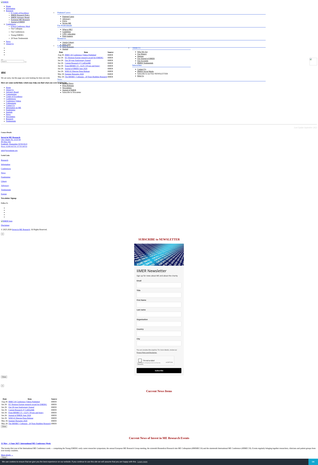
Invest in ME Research (21, 229)
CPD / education (68, 34)
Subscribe (159, 370)
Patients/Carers (68, 17)
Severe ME (66, 23)
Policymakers (67, 36)
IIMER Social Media (145, 71)
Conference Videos (13, 101)
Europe (4, 194)
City (138, 339)
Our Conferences (17, 32)
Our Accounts (142, 61)
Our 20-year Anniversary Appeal (78, 60)
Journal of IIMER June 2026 (76, 69)
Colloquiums (11, 103)
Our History (142, 54)
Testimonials (11, 121)
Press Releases (68, 86)
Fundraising (10, 110)
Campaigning (11, 94)
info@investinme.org (9, 150)
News (8, 41)
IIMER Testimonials (145, 63)
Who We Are (142, 52)
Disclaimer (5, 225)
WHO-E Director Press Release (77, 71)
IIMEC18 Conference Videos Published (80, 55)
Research (9, 11)
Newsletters (67, 88)
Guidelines (66, 32)
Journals (9, 112)
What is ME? (67, 29)
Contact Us (141, 69)
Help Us (140, 76)
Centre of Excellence (14, 96)
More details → (7, 455)
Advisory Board (12, 92)
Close (4, 377)
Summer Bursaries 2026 (74, 74)
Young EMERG (17, 35)
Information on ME (13, 108)
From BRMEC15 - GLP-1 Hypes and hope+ (82, 66)
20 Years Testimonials (19, 38)
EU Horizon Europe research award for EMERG (84, 58)
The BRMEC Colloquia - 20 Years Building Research (86, 77)
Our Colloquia (16, 29)
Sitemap (140, 56)
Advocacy (66, 19)
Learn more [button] (142, 462)
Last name (141, 310)
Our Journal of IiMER (146, 58)
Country (140, 329)
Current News (67, 83)
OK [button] (313, 462)
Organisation (142, 319)
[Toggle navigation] (2, 59)
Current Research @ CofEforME (78, 63)
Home (8, 6)
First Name (141, 300)
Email (139, 280)
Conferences (11, 24)
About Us (10, 44)
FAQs (64, 21)
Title (138, 290)
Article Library (68, 42)
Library (4, 181)
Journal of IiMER (69, 90)
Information (10, 8)
